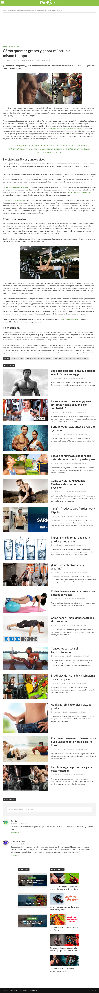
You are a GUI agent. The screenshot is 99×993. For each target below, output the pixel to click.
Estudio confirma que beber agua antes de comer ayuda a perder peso (73, 457)
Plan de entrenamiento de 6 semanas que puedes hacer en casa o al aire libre (73, 742)
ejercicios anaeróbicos (16, 200)
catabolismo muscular (54, 129)
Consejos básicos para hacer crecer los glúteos (64, 928)
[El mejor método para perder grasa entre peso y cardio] (64, 899)
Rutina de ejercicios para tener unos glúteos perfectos (73, 592)
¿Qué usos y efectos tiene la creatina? (68, 566)
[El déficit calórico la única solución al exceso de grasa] (25, 686)
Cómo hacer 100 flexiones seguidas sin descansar (72, 619)
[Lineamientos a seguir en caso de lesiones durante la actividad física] (64, 878)
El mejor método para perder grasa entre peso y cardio (64, 908)
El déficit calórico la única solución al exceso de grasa (73, 677)
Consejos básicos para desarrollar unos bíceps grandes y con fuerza (63, 949)
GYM (9, 10)
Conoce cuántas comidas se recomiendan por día (32, 902)
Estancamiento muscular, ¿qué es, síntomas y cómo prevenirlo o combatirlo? (71, 404)
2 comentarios (24, 60)
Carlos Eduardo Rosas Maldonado (42, 60)
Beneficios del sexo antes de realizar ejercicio (73, 428)
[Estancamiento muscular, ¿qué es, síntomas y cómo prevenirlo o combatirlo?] (25, 410)
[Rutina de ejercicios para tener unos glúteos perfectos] (25, 601)
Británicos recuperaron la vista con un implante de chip (32, 922)
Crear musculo (58, 358)
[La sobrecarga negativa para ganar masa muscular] (25, 778)
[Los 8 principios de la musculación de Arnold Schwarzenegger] (25, 382)
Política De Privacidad (28, 991)
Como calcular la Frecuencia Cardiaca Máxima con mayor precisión (68, 484)
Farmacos (32, 877)
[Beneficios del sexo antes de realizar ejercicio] (25, 437)
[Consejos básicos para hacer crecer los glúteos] (64, 919)
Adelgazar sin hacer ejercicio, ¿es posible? (71, 706)
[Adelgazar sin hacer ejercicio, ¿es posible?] (25, 718)
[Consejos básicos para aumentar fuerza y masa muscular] (64, 960)
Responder (15, 833)
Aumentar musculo (17, 358)
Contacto (14, 991)
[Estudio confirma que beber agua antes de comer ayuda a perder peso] (25, 465)
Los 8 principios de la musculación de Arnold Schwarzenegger (73, 372)
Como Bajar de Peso (45, 358)
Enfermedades (32, 918)
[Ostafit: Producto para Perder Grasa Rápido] (25, 519)
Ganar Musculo (70, 358)
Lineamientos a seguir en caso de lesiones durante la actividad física (64, 887)
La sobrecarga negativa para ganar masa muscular (72, 768)
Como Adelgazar (31, 358)
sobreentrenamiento (70, 319)
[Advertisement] (49, 28)
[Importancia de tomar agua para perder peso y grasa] (25, 548)
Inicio (4, 10)
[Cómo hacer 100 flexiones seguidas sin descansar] (25, 629)
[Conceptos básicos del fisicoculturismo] (25, 658)
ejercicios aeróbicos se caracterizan (18, 187)
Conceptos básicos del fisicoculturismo (64, 650)
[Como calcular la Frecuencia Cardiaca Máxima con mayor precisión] (25, 491)
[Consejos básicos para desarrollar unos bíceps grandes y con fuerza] (64, 940)
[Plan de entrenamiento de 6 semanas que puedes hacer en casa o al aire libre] (25, 749)
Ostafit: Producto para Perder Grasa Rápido (73, 510)
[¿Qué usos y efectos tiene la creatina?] (25, 574)
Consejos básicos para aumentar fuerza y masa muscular (63, 969)
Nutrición (32, 898)
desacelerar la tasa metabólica (73, 129)
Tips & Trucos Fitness (19, 10)
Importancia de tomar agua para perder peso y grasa (70, 539)
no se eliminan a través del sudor (80, 192)
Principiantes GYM (82, 358)
